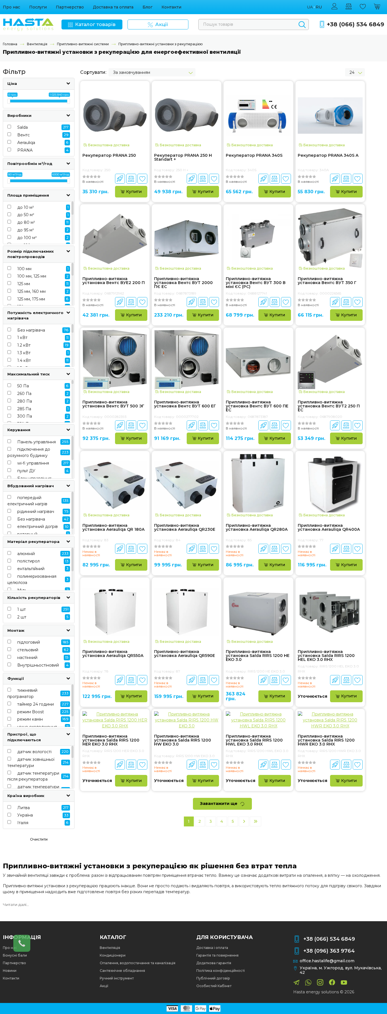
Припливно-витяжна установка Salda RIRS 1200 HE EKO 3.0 (258, 655)
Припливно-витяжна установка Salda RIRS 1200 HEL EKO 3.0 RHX (326, 655)
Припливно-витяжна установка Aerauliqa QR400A (329, 527)
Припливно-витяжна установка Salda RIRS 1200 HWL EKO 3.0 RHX (254, 740)
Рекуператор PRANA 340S (254, 155)
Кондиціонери (113, 955)
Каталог (113, 937)
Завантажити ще (218, 803)
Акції (104, 986)
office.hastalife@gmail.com (327, 961)
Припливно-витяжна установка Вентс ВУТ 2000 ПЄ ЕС (183, 283)
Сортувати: (93, 72)
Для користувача (224, 937)
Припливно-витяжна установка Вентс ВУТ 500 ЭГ (113, 404)
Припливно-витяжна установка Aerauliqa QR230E (184, 527)
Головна (10, 44)
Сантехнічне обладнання (122, 970)
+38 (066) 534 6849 (355, 24)
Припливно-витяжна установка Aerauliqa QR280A (257, 527)
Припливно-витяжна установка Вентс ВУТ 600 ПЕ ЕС (257, 406)
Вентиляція (37, 44)
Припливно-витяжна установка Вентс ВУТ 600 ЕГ (185, 404)
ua (310, 7)
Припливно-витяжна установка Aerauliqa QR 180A (113, 527)
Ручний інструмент (117, 978)
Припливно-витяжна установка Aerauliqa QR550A (112, 654)
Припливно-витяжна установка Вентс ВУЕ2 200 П (113, 281)
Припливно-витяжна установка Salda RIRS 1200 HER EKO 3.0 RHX (110, 740)
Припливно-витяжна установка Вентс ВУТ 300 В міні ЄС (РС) (256, 283)
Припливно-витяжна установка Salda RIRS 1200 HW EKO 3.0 (182, 740)
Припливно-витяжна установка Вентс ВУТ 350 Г (327, 281)
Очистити (39, 839)
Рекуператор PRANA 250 (109, 155)
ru (319, 7)
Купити (134, 191)
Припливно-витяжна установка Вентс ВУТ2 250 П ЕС (329, 406)
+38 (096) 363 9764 (329, 951)
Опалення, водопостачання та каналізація (137, 963)
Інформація (22, 937)
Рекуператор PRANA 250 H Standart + (183, 157)
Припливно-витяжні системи (83, 44)
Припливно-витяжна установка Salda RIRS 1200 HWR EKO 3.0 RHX (326, 740)
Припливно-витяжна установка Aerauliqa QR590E (184, 654)
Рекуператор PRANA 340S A (328, 155)
